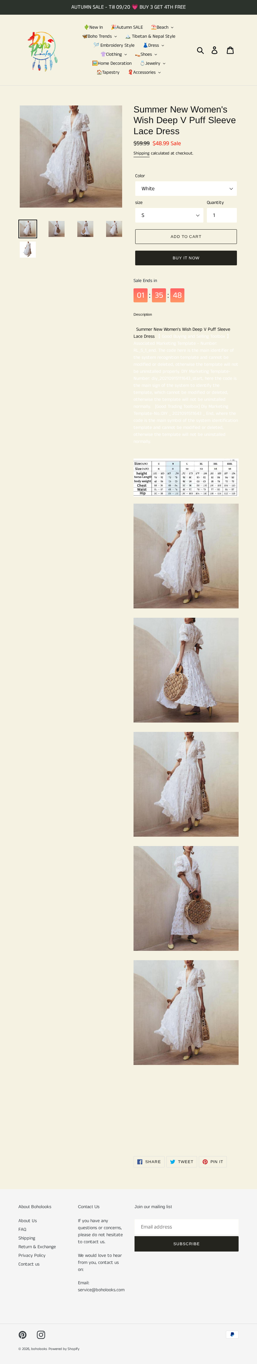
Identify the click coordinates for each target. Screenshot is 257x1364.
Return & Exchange (37, 1247)
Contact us (28, 1264)
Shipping (142, 153)
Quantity (215, 202)
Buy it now (186, 258)
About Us (27, 1220)
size (139, 202)
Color (140, 176)
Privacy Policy (32, 1255)
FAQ (22, 1229)
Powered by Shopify (64, 1349)
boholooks (39, 1349)
